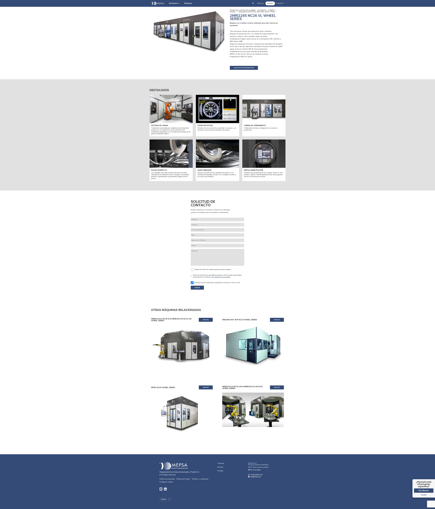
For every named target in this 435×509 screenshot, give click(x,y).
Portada (220, 471)
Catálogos (260, 3)
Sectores (173, 3)
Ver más (206, 320)
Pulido (232, 12)
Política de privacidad (167, 479)
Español (279, 3)
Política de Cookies (183, 479)
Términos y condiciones (200, 479)
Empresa (188, 3)
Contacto (270, 3)
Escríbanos (424, 490)
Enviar (197, 287)
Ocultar (424, 495)
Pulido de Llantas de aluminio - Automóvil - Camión (252, 10)
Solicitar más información (244, 68)
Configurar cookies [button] (166, 482)
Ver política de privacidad (220, 277)
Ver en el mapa (255, 470)
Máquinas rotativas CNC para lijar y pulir (257, 12)
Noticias (220, 467)
